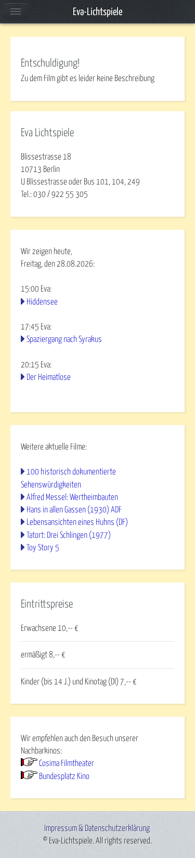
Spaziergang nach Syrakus (64, 339)
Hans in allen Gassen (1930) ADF (74, 510)
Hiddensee (42, 302)
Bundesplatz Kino (64, 776)
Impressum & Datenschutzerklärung (97, 828)
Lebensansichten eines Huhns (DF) (77, 522)
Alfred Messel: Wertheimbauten (72, 497)
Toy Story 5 (43, 548)
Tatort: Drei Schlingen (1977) (69, 535)
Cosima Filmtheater (66, 763)
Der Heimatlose (49, 377)
